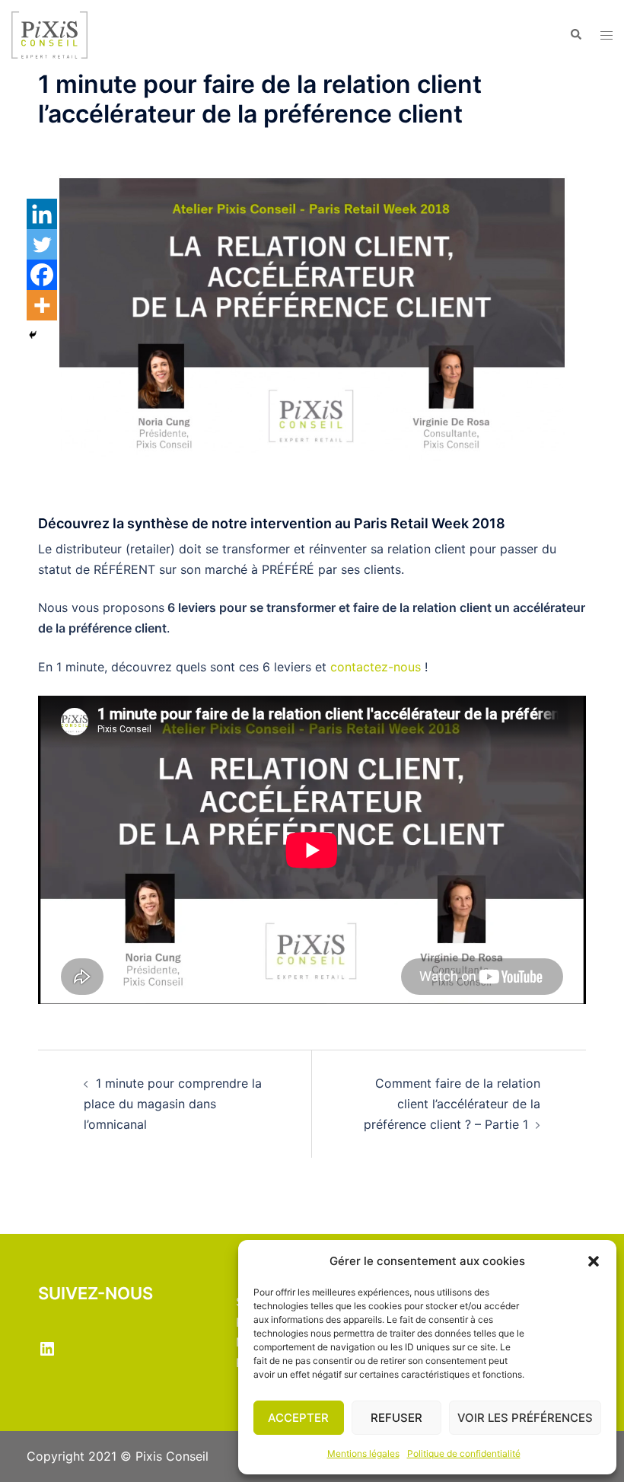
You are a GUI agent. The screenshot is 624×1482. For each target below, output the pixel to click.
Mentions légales (363, 1453)
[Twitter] (42, 244)
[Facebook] (42, 275)
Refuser (396, 1417)
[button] (593, 1261)
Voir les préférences (525, 1417)
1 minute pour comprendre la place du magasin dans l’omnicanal (173, 1104)
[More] (42, 305)
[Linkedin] (42, 214)
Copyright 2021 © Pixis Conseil (118, 1456)
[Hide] (33, 335)
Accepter (298, 1417)
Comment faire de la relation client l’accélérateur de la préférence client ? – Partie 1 (452, 1104)
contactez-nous (375, 666)
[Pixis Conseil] (49, 33)
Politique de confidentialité (464, 1453)
